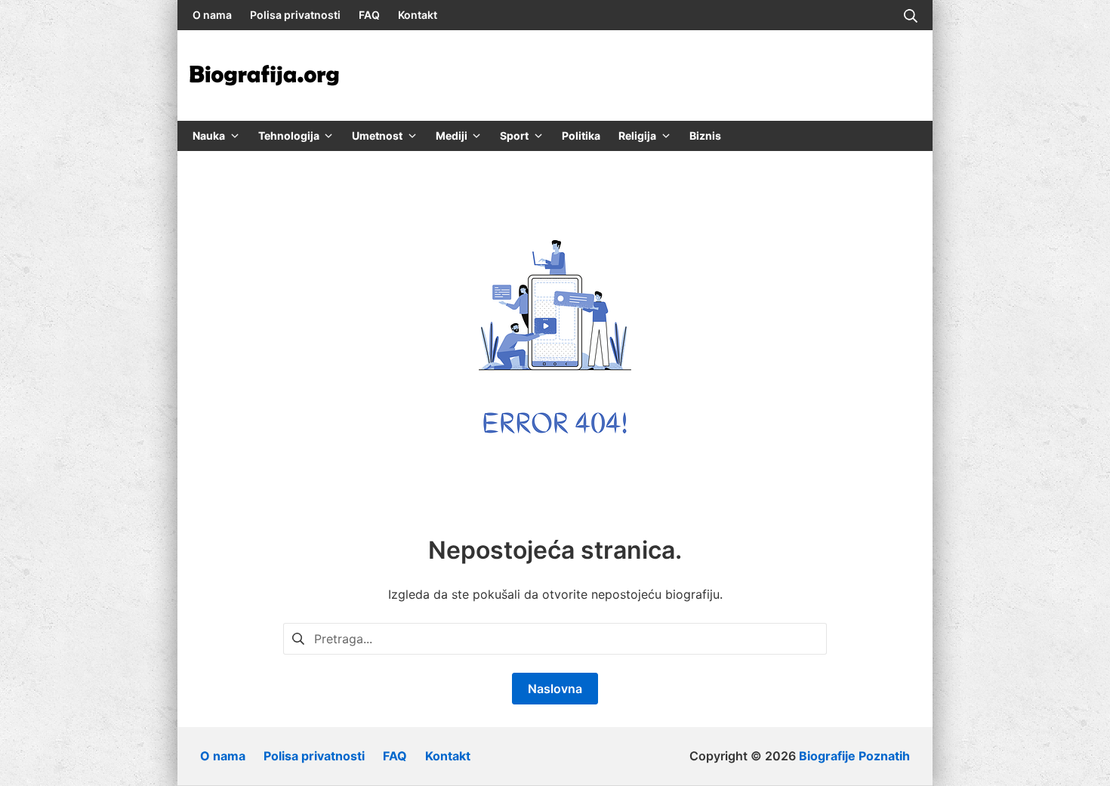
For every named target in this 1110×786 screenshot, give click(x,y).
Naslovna (555, 688)
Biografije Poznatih (854, 755)
